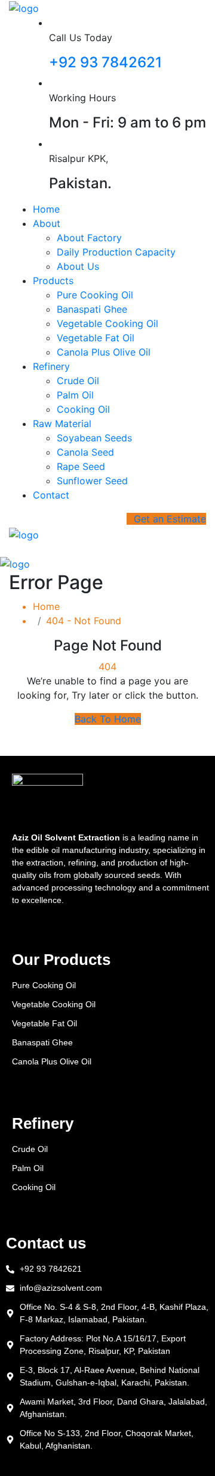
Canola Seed (85, 452)
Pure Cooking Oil (95, 295)
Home (46, 209)
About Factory (89, 238)
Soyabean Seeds (94, 438)
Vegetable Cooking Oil (107, 323)
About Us (78, 266)
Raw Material (62, 423)
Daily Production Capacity (116, 252)
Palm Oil (75, 395)
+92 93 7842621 (105, 62)
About (46, 223)
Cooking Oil (83, 409)
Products (53, 281)
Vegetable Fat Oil (95, 338)
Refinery (51, 366)
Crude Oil (78, 381)
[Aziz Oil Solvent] (24, 7)
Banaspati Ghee (92, 309)
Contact (51, 495)
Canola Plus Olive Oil (103, 352)
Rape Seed (81, 466)
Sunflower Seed (92, 481)
